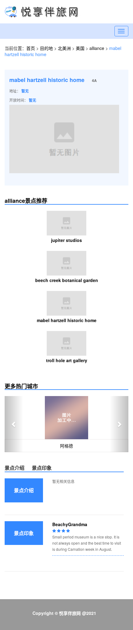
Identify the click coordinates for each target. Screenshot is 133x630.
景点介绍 (14, 467)
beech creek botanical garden (66, 280)
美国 (80, 48)
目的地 (47, 48)
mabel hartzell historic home (67, 320)
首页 (30, 48)
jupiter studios (66, 240)
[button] (14, 424)
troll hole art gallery (66, 360)
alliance (96, 48)
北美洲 (64, 48)
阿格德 (66, 446)
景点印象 (42, 467)
